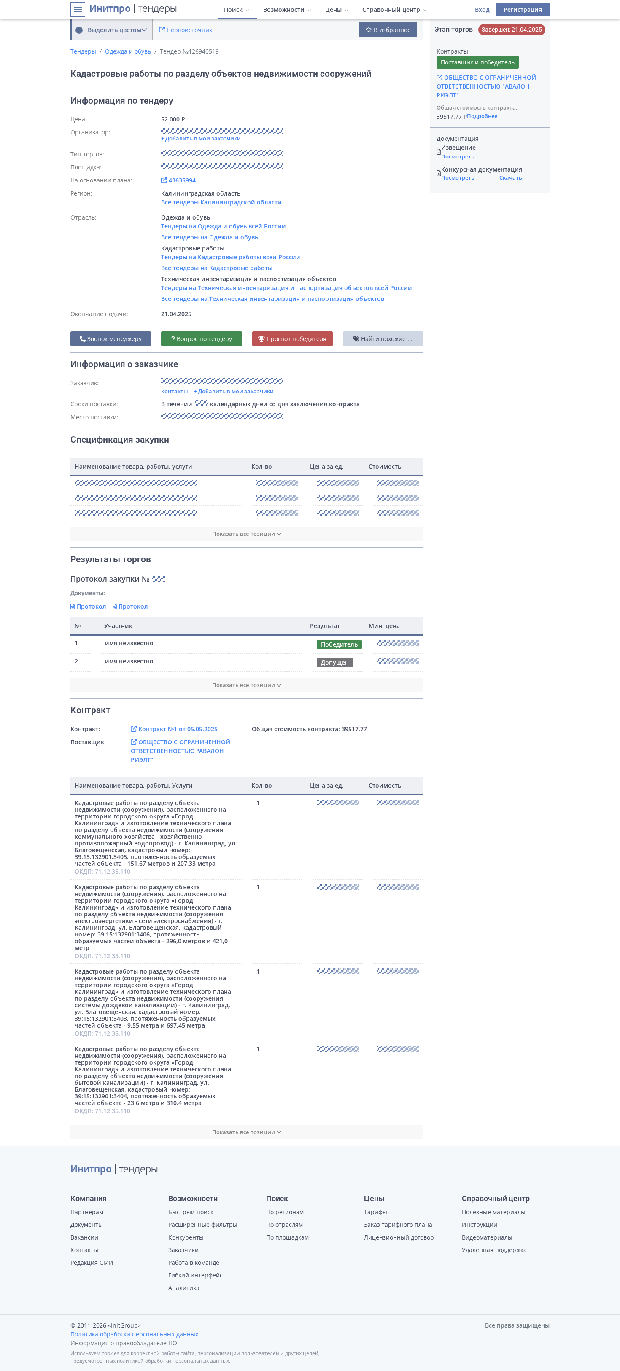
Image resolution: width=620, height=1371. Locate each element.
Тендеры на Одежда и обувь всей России (223, 226)
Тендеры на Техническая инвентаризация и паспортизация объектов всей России (286, 288)
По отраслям (284, 1225)
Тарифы (375, 1212)
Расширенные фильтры (202, 1225)
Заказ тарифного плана (398, 1225)
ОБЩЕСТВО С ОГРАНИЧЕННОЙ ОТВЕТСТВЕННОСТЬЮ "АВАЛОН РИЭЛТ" (180, 751)
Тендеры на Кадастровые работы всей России (230, 257)
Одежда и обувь (128, 51)
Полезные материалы (494, 1212)
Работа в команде (193, 1262)
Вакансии (84, 1237)
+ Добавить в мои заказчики (234, 391)
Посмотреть (457, 156)
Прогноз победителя (295, 339)
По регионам (285, 1212)
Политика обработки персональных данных (134, 1334)
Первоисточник (188, 30)
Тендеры (83, 51)
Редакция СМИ (91, 1262)
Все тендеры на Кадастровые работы (216, 268)
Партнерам (86, 1212)
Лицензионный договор (399, 1237)
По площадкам (287, 1237)
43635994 (181, 180)
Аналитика (183, 1288)
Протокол (90, 606)
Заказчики (183, 1250)
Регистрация (523, 9)
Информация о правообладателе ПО (123, 1343)
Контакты (174, 391)
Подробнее (482, 116)
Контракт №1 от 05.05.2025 (177, 729)
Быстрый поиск (190, 1212)
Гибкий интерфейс (195, 1275)
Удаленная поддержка (494, 1250)
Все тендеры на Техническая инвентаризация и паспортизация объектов (272, 299)
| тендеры (133, 9)
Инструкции (479, 1225)
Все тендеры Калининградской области (221, 202)
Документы (86, 1225)
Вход (482, 9)
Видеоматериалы (487, 1237)
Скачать (510, 177)
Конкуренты (186, 1237)
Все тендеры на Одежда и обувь (209, 237)
